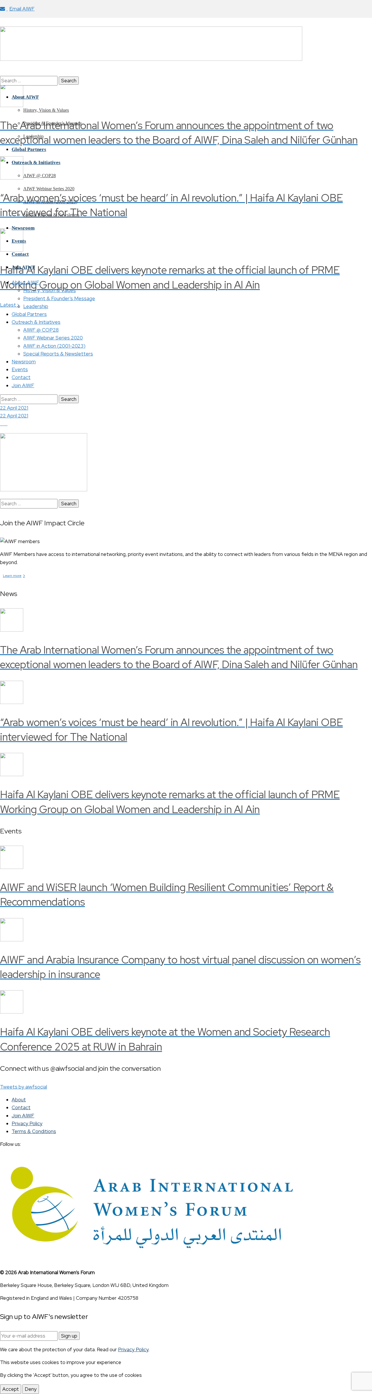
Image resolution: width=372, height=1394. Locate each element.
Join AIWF (23, 385)
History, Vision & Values (49, 290)
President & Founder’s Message (59, 298)
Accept (10, 1389)
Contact (21, 377)
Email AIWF (22, 9)
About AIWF (25, 282)
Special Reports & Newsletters (58, 354)
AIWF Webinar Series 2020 (53, 338)
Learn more (14, 575)
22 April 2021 (14, 408)
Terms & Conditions (34, 1131)
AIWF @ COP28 (41, 330)
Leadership (35, 306)
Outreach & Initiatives (36, 322)
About (19, 1099)
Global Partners (29, 314)
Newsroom (24, 361)
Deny (31, 1389)
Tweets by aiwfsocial (23, 1087)
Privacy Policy (27, 1123)
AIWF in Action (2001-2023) (54, 346)
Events (20, 369)
